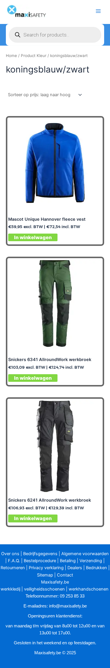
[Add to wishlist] (93, 126)
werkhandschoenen (89, 589)
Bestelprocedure (40, 560)
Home (11, 55)
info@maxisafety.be (68, 606)
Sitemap (45, 575)
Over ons (10, 553)
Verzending (90, 560)
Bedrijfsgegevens (40, 553)
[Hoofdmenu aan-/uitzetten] (98, 11)
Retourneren (13, 567)
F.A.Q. (14, 560)
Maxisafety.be (55, 582)
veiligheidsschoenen (44, 589)
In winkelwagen (33, 237)
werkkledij (10, 589)
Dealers (74, 567)
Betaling (68, 560)
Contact (65, 575)
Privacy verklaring (46, 567)
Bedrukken (96, 567)
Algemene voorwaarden (85, 553)
